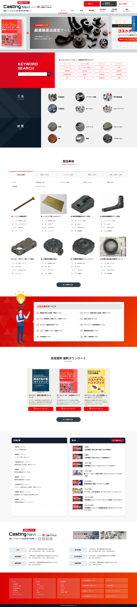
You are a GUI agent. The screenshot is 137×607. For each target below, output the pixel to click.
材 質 (81, 10)
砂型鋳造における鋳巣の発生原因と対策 (26, 494)
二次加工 (101, 67)
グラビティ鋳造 (84, 64)
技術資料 (119, 71)
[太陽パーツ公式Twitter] (43, 540)
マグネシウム (67, 67)
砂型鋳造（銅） (40, 182)
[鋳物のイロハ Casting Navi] (16, 5)
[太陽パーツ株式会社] (49, 535)
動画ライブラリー (127, 10)
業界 (62, 590)
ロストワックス (40, 186)
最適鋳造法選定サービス (91, 330)
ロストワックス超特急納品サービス (94, 324)
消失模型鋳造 (67, 74)
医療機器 (67, 71)
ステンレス (102, 64)
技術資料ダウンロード (109, 3)
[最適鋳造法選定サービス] (69, 33)
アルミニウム (67, 64)
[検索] (49, 74)
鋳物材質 (101, 78)
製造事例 (91, 10)
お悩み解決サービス (102, 10)
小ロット (101, 71)
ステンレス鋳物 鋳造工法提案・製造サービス (97, 313)
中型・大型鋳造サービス (91, 336)
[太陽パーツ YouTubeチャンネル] (39, 540)
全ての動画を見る (117, 440)
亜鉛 (119, 67)
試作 (67, 78)
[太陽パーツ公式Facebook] (47, 540)
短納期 (84, 74)
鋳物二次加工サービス (90, 318)
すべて (14, 182)
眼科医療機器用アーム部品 (22, 479)
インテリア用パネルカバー (22, 457)
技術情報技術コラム (114, 10)
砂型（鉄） (110, 182)
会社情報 (124, 4)
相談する (90, 4)
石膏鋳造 (101, 74)
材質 (62, 586)
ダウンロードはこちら (42, 408)
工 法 (72, 10)
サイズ (63, 588)
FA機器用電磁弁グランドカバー (23, 502)
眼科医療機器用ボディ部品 (22, 472)
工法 (62, 584)
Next (110, 33)
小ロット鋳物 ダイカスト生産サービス (51, 330)
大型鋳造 (84, 71)
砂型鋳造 (119, 74)
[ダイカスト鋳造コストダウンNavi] (86, 539)
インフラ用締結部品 (20, 449)
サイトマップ (111, 596)
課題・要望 (64, 592)
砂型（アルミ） (88, 182)
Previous (28, 33)
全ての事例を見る (68, 284)
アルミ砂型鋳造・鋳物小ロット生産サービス (53, 318)
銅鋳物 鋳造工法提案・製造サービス (50, 313)
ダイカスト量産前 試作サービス (49, 324)
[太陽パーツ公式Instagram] (51, 540)
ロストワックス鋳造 (84, 67)
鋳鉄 (119, 78)
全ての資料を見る (68, 419)
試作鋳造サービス (45, 336)
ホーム (63, 10)
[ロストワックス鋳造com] (113, 539)
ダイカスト (119, 64)
